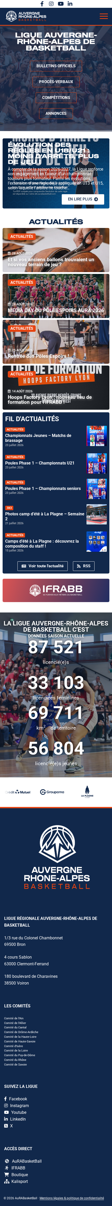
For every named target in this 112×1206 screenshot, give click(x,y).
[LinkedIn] (70, 4)
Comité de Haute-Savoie (19, 1041)
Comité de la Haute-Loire (20, 1037)
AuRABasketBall (27, 1161)
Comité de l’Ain (13, 1018)
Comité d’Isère (13, 1046)
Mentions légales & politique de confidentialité (72, 1198)
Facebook (17, 1098)
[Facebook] (42, 4)
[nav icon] (104, 16)
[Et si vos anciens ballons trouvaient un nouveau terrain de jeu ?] (56, 250)
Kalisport (19, 1181)
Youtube (18, 1112)
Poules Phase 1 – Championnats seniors (43, 488)
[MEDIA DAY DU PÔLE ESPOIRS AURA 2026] (56, 296)
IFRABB (18, 1167)
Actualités (21, 236)
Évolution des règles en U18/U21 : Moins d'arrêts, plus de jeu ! (53, 153)
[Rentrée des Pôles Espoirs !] (56, 342)
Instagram (19, 1105)
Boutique (19, 1174)
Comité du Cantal (15, 1027)
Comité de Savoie (15, 1064)
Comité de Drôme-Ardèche (21, 1032)
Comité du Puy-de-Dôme (19, 1055)
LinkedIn (17, 1119)
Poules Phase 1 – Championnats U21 (39, 463)
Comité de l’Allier (15, 1023)
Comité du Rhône (15, 1060)
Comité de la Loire (16, 1050)
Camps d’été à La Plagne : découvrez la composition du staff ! (42, 544)
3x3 (9, 508)
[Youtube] (61, 4)
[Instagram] (51, 4)
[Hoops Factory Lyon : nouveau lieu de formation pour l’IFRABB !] (56, 388)
